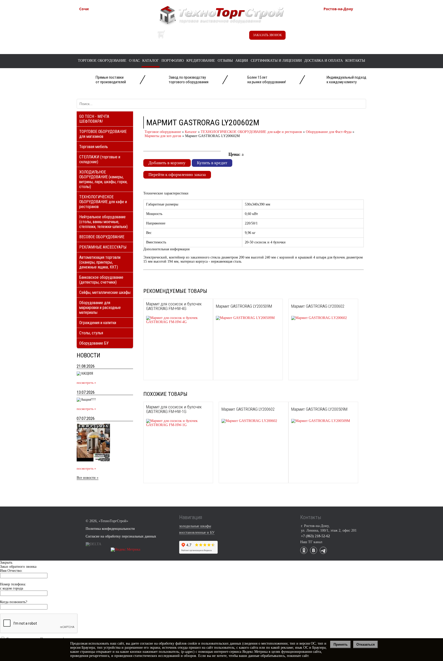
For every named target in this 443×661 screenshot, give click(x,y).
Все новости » (87, 478)
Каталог (150, 61)
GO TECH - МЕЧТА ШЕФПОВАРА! (94, 119)
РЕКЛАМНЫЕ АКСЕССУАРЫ (102, 247)
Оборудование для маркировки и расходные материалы (100, 307)
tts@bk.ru (342, 39)
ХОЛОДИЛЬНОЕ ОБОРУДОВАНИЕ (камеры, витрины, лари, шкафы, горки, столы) (103, 179)
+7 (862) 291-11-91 (106, 22)
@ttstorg (215, 36)
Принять (341, 644)
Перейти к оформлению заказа (177, 174)
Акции (241, 61)
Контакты (355, 61)
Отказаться (365, 644)
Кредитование (200, 61)
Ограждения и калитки (97, 322)
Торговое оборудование (102, 61)
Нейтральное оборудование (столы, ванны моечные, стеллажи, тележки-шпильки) (103, 221)
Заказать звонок (267, 35)
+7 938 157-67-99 (349, 28)
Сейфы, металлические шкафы (104, 292)
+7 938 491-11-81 (104, 17)
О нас (134, 61)
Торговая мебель (93, 146)
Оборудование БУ (94, 343)
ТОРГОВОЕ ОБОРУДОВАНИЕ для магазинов (103, 134)
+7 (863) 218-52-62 (350, 17)
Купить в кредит (212, 162)
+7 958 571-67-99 (349, 22)
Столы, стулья (91, 332)
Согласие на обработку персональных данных (121, 536)
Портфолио (173, 61)
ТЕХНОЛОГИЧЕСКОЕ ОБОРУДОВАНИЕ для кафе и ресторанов (103, 201)
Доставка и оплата (323, 61)
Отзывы (225, 61)
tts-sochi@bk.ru (103, 34)
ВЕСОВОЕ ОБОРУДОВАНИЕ (101, 236)
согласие (146, 643)
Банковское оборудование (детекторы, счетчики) (101, 280)
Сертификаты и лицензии (276, 61)
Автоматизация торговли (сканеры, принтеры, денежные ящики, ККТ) (99, 262)
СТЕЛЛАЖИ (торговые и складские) (99, 159)
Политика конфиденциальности (110, 529)
